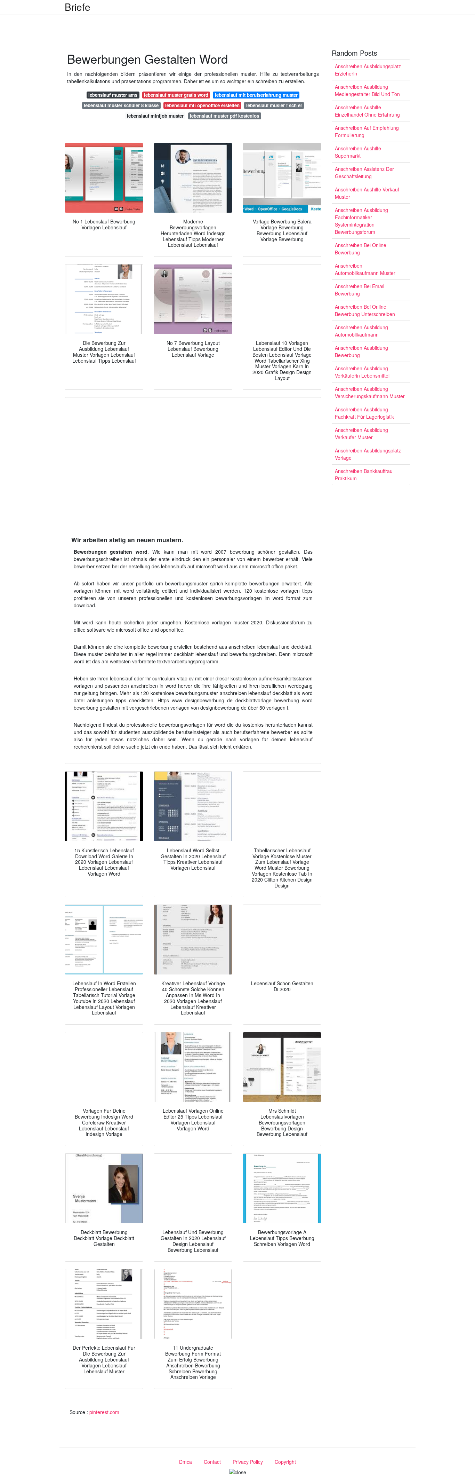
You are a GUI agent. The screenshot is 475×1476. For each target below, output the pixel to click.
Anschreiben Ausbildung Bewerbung (361, 351)
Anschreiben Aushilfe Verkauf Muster (367, 193)
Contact (212, 1461)
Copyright (285, 1461)
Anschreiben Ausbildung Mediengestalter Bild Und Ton (367, 90)
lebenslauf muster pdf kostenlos (224, 115)
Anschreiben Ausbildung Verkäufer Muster (361, 433)
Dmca (185, 1461)
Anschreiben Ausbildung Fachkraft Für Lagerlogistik (364, 413)
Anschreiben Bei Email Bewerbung (359, 290)
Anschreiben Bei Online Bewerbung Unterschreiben (365, 310)
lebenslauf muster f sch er (274, 105)
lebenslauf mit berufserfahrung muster (256, 95)
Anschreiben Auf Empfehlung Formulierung (367, 131)
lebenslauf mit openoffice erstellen (202, 105)
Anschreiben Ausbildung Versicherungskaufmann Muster (370, 392)
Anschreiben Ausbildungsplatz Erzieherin (368, 70)
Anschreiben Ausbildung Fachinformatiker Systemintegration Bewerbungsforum (361, 220)
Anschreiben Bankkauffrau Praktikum (364, 474)
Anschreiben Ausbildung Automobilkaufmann (361, 331)
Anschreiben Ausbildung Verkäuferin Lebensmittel (362, 372)
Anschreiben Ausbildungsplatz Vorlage (368, 454)
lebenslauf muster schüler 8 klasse (121, 105)
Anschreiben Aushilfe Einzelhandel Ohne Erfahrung (367, 111)
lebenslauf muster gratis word (176, 95)
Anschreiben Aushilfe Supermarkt (358, 152)
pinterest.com (104, 1411)
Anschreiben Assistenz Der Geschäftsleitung (364, 172)
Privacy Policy (248, 1461)
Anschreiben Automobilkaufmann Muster (365, 269)
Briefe (77, 6)
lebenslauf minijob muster (155, 115)
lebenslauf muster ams (112, 95)
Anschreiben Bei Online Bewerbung (360, 249)
